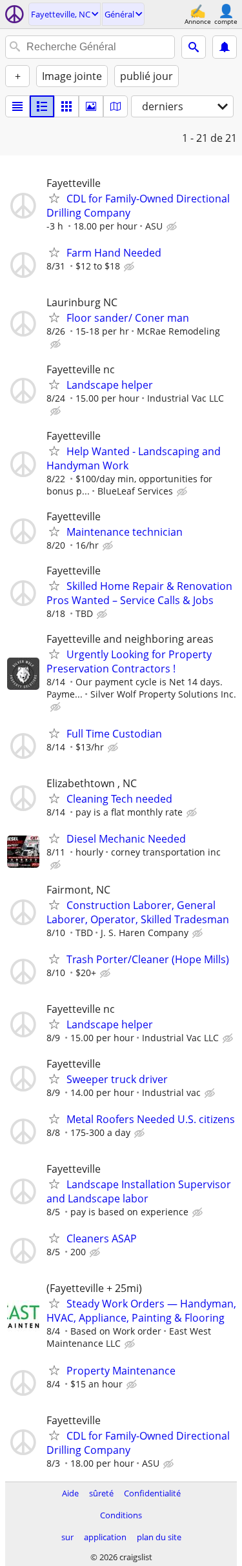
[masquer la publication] (173, 227)
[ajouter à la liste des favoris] (54, 198)
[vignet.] (42, 106)
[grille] (66, 106)
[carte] (115, 106)
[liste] (17, 106)
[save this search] (224, 47)
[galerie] (91, 106)
